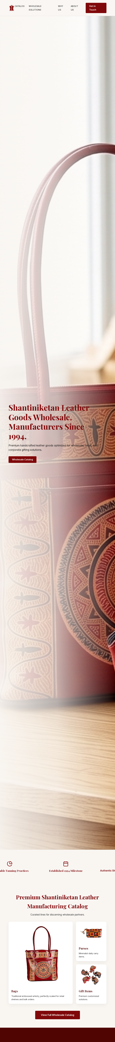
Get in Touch (92, 8)
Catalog (20, 6)
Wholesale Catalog (22, 459)
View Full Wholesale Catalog (57, 1014)
